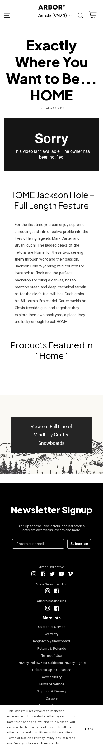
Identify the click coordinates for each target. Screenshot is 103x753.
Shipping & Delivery (51, 691)
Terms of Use (51, 656)
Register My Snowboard (51, 641)
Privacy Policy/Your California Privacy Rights (52, 663)
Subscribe (79, 543)
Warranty (51, 634)
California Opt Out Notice (51, 670)
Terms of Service (51, 684)
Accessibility (52, 677)
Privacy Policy (23, 743)
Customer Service (51, 627)
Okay (89, 729)
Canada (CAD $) (52, 15)
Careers (52, 698)
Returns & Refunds (51, 648)
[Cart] (93, 15)
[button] (7, 16)
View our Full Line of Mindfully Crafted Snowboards (51, 435)
